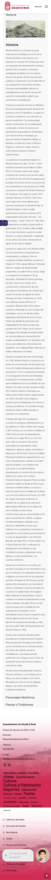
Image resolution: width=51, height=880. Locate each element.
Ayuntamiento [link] (25, 777)
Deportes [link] (11, 789)
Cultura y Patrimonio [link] (22, 785)
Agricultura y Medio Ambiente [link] (21, 773)
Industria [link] (32, 798)
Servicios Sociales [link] (11, 806)
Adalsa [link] (9, 839)
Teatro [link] (25, 806)
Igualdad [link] (22, 798)
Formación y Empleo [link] (10, 798)
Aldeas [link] (8, 777)
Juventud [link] (10, 802)
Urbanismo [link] (7, 810)
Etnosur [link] (7, 794)
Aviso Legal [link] (11, 870)
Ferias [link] (18, 794)
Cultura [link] (10, 781)
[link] (46, 6)
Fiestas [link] (29, 793)
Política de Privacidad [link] (15, 864)
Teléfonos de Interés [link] (15, 820)
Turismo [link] (36, 806)
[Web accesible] (3, 223)
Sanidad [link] (34, 802)
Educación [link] (29, 789)
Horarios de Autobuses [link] (16, 845)
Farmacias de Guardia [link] (16, 826)
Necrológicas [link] (12, 832)
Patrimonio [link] (24, 802)
